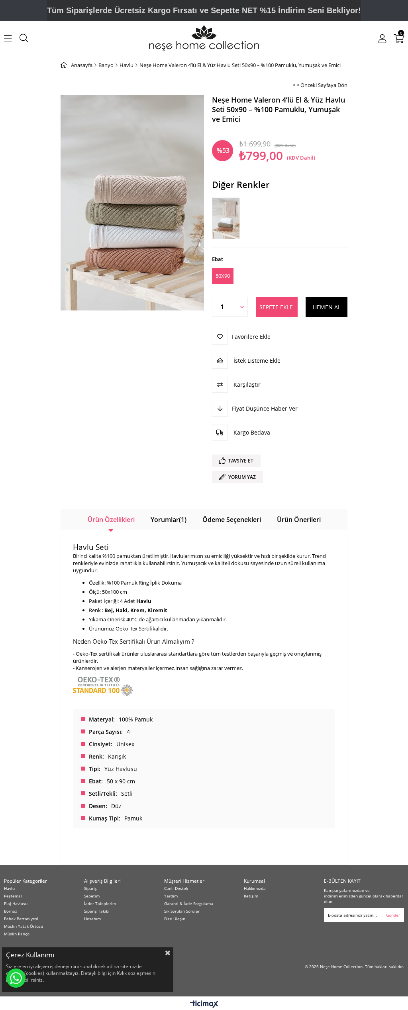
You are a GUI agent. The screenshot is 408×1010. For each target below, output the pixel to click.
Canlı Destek (176, 888)
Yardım (171, 896)
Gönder (393, 915)
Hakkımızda (255, 888)
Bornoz (10, 911)
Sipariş (90, 888)
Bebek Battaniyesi (21, 918)
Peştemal (13, 896)
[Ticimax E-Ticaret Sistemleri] (204, 1004)
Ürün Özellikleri (111, 519)
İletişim (251, 896)
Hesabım (92, 918)
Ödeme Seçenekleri (231, 519)
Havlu (9, 888)
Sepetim (92, 896)
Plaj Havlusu (15, 903)
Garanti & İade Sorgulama (188, 903)
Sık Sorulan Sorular (182, 911)
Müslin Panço (16, 934)
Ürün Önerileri (299, 519)
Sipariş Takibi (97, 911)
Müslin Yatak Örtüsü (23, 926)
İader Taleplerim (100, 903)
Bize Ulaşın (174, 918)
